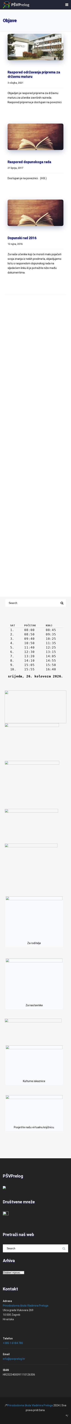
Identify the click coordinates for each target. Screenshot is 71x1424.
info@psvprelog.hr (14, 1358)
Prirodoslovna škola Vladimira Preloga (25, 1305)
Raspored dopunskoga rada (29, 162)
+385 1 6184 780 (13, 1343)
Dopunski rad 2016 (22, 238)
